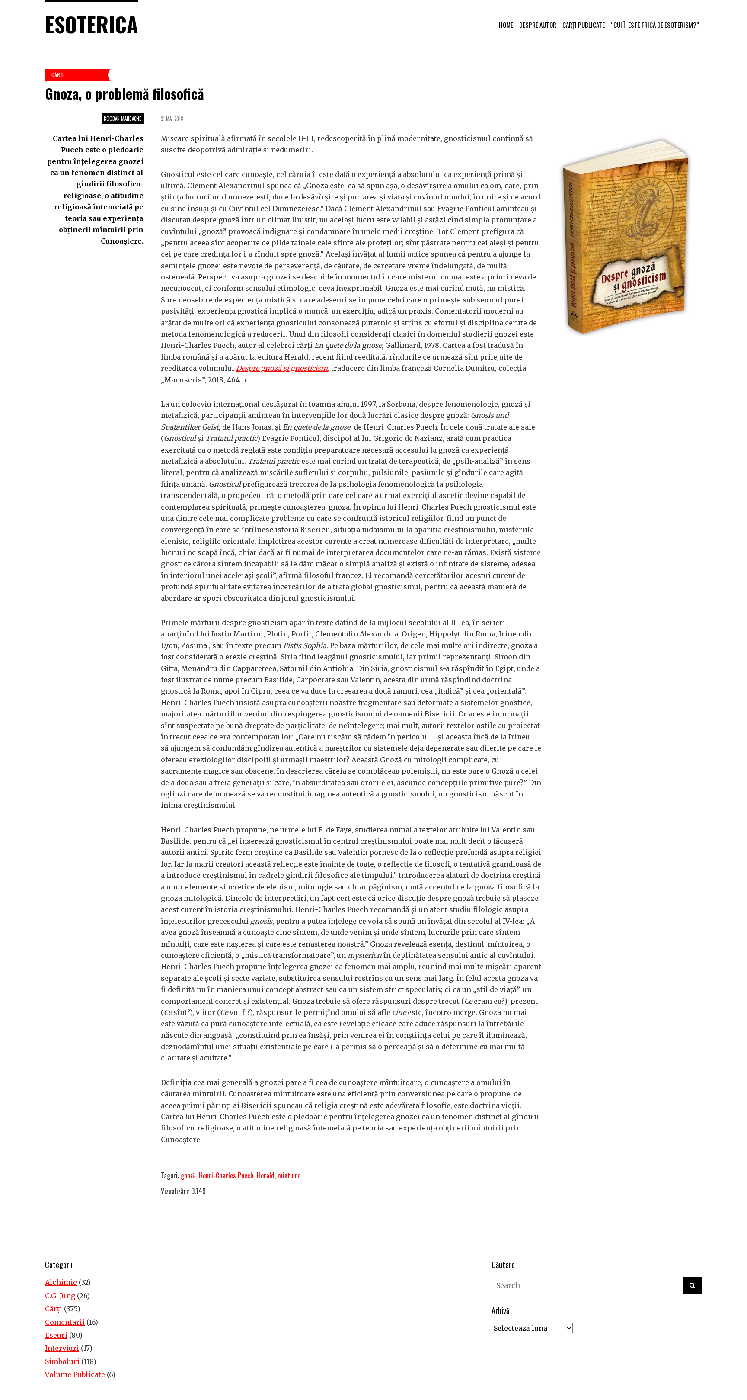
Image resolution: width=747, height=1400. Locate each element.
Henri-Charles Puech (226, 1175)
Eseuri (56, 1335)
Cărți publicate (583, 24)
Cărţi (57, 74)
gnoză (188, 1175)
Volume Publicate (75, 1374)
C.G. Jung (60, 1295)
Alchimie (61, 1282)
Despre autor (537, 24)
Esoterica (91, 24)
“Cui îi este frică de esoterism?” (655, 24)
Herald (266, 1175)
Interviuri (62, 1348)
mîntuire (289, 1175)
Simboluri (62, 1361)
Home (506, 24)
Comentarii (65, 1322)
